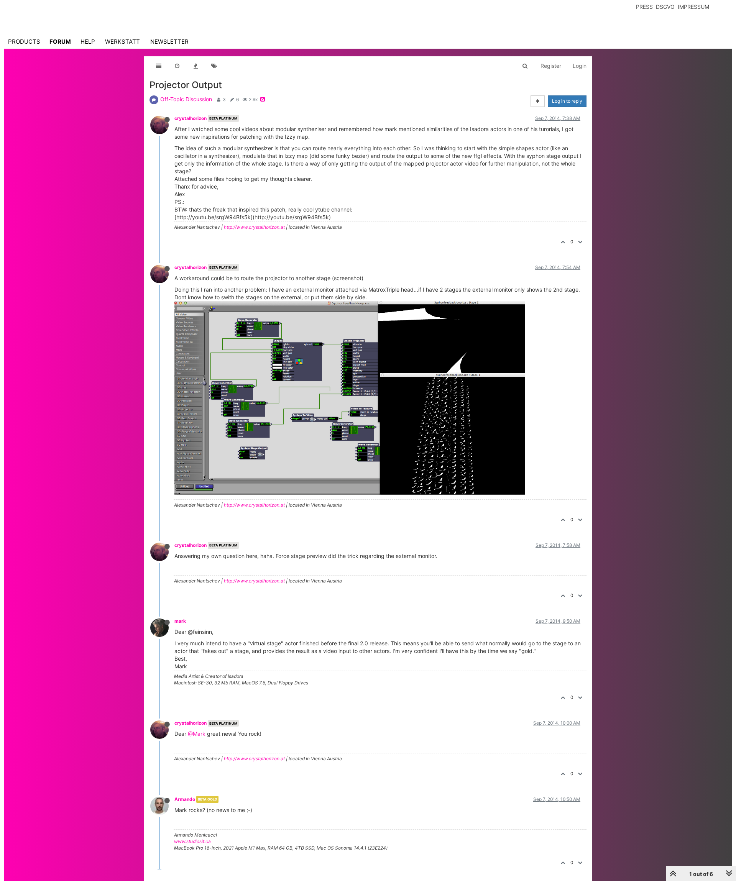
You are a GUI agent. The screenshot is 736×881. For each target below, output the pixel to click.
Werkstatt (122, 41)
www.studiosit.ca (192, 841)
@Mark (196, 733)
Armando (184, 799)
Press (644, 6)
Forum (60, 41)
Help (87, 41)
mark (180, 621)
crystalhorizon (190, 118)
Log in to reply (567, 101)
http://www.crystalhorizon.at (254, 227)
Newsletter (169, 41)
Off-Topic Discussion (186, 99)
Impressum (693, 6)
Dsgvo (665, 6)
